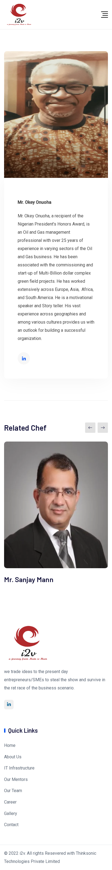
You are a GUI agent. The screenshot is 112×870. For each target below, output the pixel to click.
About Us (12, 756)
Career (10, 802)
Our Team (13, 790)
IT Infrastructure (19, 768)
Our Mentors (16, 779)
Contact (11, 824)
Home (9, 745)
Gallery (10, 813)
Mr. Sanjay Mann (29, 579)
